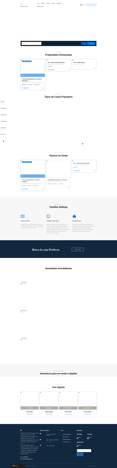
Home (38, 3)
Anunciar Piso (25, 6)
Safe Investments (76, 221)
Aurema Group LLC (92, 465)
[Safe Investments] (74, 216)
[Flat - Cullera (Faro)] (84, 59)
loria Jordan (68, 411)
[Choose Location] (22, 216)
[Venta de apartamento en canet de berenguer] (33, 68)
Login (82, 4)
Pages (43, 3)
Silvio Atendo (49, 411)
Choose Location (25, 221)
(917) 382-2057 (29, 408)
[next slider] (83, 143)
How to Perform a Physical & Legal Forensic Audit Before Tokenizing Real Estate (31, 276)
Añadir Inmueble (91, 4)
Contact (48, 3)
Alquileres (59, 3)
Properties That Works (53, 221)
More (84, 43)
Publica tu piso (40, 6)
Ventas (53, 3)
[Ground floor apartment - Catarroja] (58, 169)
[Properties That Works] (48, 216)
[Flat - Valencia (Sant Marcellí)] (58, 59)
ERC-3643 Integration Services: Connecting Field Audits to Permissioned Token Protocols (32, 304)
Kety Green (29, 411)
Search (91, 43)
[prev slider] (3, 141)
